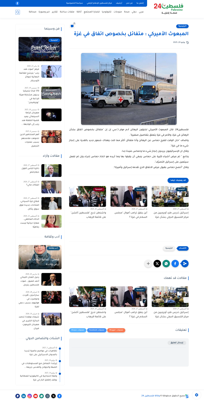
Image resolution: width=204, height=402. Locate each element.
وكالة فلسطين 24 (150, 396)
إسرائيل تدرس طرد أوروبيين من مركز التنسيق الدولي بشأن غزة (171, 215)
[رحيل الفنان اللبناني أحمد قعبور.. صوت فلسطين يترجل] (51, 279)
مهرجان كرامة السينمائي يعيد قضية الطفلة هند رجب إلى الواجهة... (30, 119)
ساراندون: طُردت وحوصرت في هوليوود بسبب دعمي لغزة (29, 301)
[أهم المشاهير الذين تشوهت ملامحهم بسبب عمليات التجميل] (51, 136)
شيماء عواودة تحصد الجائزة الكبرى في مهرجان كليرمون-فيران (29, 323)
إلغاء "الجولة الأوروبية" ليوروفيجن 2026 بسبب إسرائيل (45, 51)
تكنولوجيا (106, 12)
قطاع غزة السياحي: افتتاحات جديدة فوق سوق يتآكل (29, 205)
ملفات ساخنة (67, 12)
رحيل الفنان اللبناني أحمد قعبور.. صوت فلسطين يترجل (29, 281)
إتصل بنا (140, 3)
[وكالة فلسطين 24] (168, 9)
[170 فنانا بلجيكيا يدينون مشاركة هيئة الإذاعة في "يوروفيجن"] (51, 93)
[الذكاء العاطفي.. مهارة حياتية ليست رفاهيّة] (51, 221)
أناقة (79, 12)
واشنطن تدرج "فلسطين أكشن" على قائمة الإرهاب (88, 215)
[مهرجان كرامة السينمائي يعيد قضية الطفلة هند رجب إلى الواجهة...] (51, 115)
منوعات (118, 12)
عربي (141, 12)
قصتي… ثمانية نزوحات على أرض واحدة (43, 262)
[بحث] (17, 12)
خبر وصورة (44, 12)
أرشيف (119, 3)
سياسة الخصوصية (74, 3)
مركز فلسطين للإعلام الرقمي (99, 3)
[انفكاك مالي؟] (51, 187)
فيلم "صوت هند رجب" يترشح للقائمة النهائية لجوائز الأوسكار (29, 75)
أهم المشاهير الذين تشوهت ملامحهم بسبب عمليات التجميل (29, 140)
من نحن (129, 3)
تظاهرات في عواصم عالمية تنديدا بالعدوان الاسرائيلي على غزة (40, 353)
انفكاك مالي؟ (32, 185)
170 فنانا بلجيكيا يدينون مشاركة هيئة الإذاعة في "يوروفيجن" (29, 97)
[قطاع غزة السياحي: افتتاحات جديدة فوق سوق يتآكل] (51, 203)
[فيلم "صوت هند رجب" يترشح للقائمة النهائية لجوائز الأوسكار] (51, 71)
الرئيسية (182, 26)
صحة (126, 12)
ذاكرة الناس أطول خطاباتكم (30, 170)
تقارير (55, 12)
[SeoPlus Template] (187, 396)
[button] (175, 263)
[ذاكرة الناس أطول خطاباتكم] (51, 170)
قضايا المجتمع (92, 12)
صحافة (32, 12)
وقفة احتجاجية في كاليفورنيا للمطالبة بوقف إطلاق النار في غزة (38, 378)
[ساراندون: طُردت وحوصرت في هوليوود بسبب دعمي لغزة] (51, 297)
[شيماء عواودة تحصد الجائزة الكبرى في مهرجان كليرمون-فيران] (51, 319)
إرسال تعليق (177, 343)
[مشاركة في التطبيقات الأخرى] (148, 263)
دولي (134, 12)
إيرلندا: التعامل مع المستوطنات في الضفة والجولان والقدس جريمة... (39, 365)
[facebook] (17, 3)
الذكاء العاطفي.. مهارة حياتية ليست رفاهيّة (29, 223)
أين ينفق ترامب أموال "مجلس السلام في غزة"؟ (130, 215)
